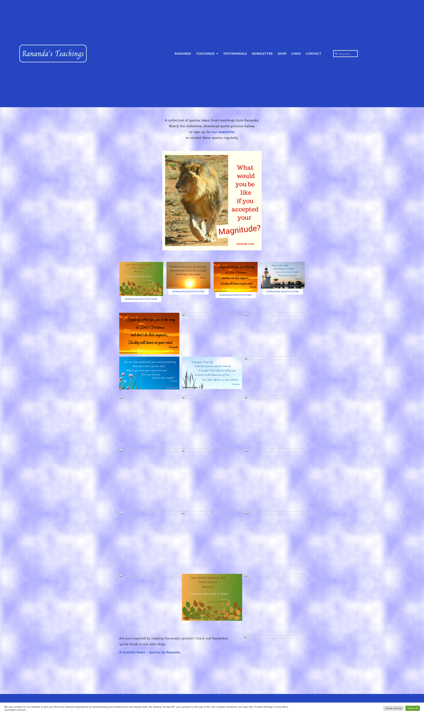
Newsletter (262, 53)
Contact (313, 53)
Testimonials (235, 53)
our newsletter (223, 131)
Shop (282, 53)
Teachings (205, 53)
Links (296, 53)
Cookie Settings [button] (393, 708)
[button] (123, 200)
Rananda (183, 53)
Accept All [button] (412, 708)
